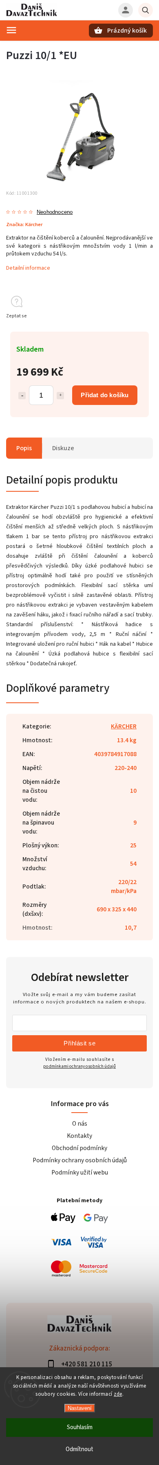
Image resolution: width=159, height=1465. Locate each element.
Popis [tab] (24, 448)
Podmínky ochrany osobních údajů (80, 1160)
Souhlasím (80, 1427)
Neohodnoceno (55, 212)
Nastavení (80, 1408)
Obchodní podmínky (79, 1148)
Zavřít (127, 330)
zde (118, 1394)
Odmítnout (79, 1449)
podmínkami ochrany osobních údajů (79, 1066)
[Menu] (11, 30)
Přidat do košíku (104, 395)
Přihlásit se (79, 1043)
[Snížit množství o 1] (22, 395)
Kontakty (79, 1135)
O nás (79, 1123)
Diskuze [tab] (63, 448)
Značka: (24, 224)
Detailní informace (28, 268)
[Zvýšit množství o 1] (60, 395)
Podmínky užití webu (79, 1172)
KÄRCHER (124, 726)
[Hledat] (145, 10)
